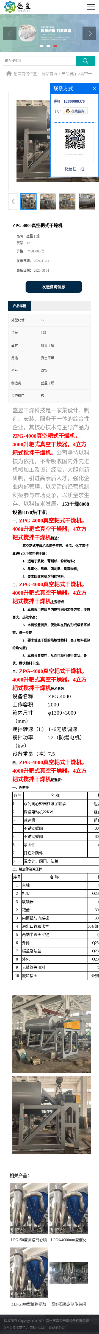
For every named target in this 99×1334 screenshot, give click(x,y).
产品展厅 (69, 74)
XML (8, 1328)
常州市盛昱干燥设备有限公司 (67, 1321)
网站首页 (49, 74)
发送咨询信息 (53, 287)
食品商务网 (57, 1328)
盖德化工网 (38, 1328)
